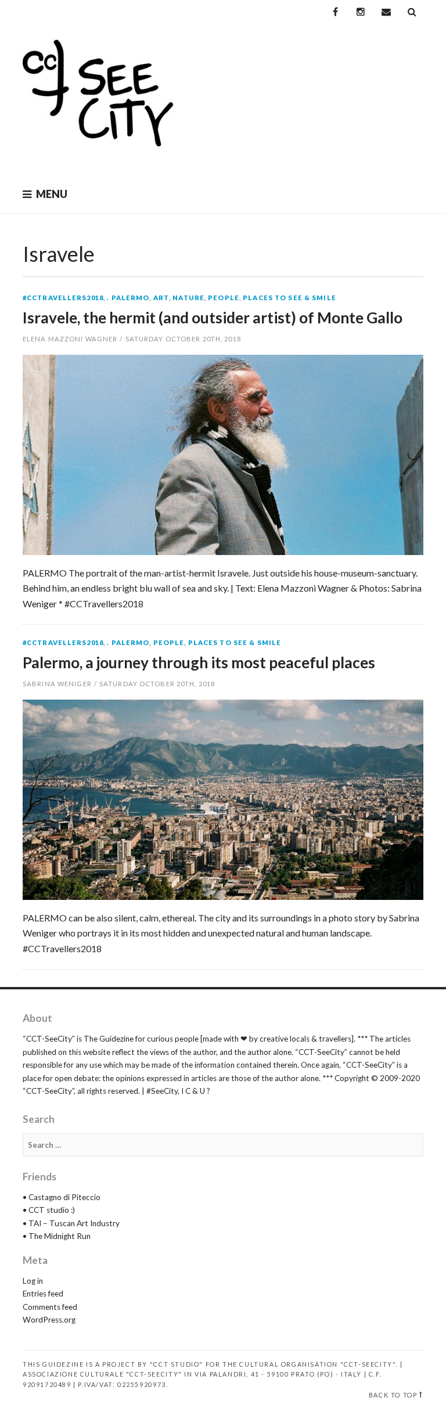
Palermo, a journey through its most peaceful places (199, 662)
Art (161, 297)
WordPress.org (49, 1319)
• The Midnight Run (57, 1236)
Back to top (393, 1395)
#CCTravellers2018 (63, 297)
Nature (188, 297)
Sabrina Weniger (57, 683)
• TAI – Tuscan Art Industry (71, 1223)
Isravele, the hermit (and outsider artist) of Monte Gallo (212, 317)
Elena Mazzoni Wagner (70, 339)
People (223, 297)
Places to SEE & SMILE (289, 297)
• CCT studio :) (49, 1210)
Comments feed (50, 1307)
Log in (33, 1280)
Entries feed (43, 1293)
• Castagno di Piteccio (61, 1197)
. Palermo (128, 297)
